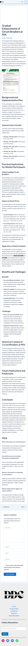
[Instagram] (3, 640)
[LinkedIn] (12, 640)
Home (14, 606)
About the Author (14, 616)
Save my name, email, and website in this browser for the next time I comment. (13, 567)
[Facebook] (7, 640)
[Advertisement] (14, 15)
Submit (5, 634)
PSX (20, 41)
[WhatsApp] (17, 640)
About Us (14, 613)
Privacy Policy (14, 609)
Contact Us (14, 611)
